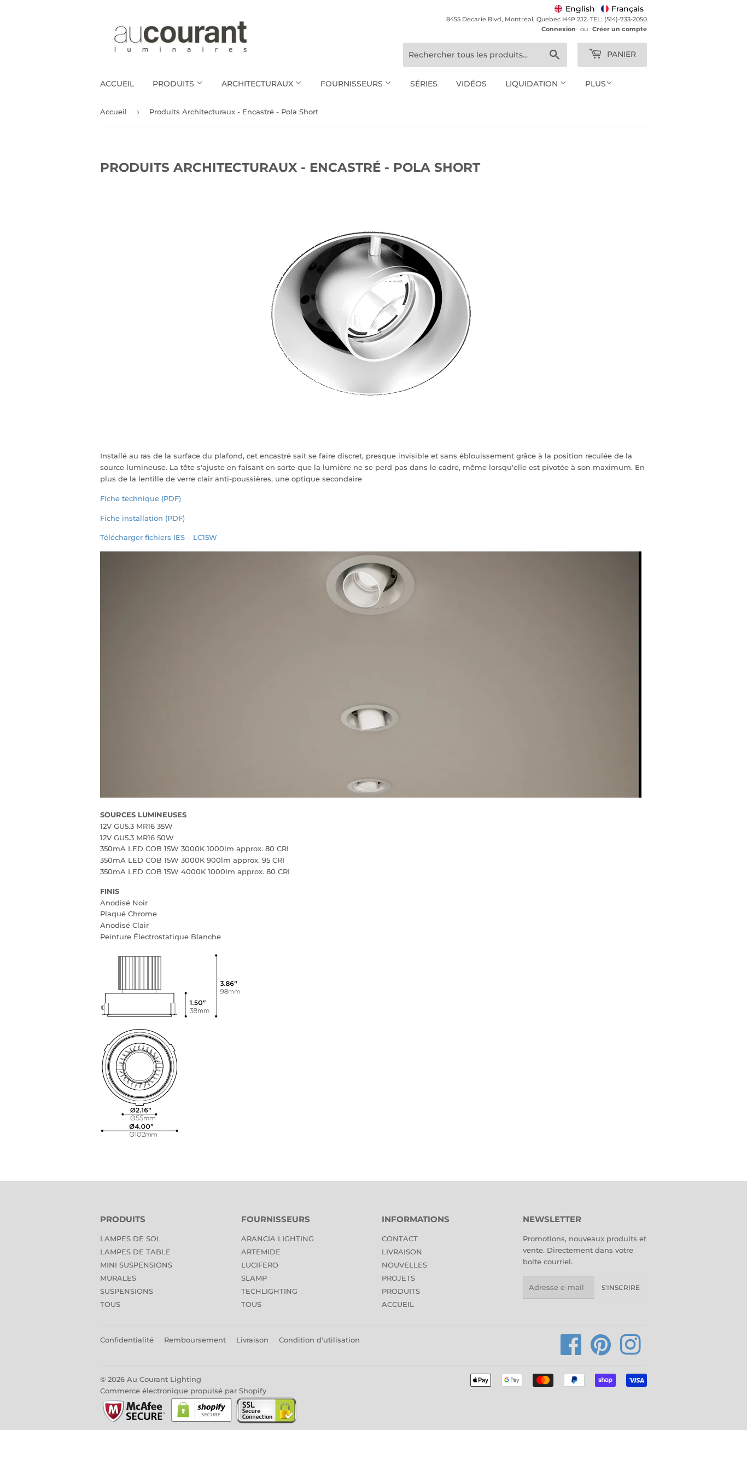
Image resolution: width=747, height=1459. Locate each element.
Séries (423, 84)
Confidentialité (127, 1339)
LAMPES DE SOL (130, 1238)
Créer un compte (619, 29)
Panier (620, 54)
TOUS (110, 1304)
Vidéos (471, 84)
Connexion (558, 29)
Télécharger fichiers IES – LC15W (158, 537)
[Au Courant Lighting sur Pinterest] (601, 1350)
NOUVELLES (404, 1264)
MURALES (118, 1278)
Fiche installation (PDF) (142, 518)
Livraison (252, 1339)
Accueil (117, 84)
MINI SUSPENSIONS (136, 1264)
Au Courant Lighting (164, 1379)
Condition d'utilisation (319, 1339)
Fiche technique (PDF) (140, 498)
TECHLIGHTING (269, 1291)
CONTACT (400, 1238)
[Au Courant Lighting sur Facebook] (571, 1350)
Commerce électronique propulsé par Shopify (183, 1390)
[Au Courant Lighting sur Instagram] (630, 1350)
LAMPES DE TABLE (135, 1251)
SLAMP (254, 1278)
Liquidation (532, 84)
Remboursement (195, 1339)
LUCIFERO (259, 1264)
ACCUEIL (398, 1304)
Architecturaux (258, 84)
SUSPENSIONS (126, 1291)
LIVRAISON (402, 1251)
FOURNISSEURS (352, 84)
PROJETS (398, 1278)
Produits (174, 84)
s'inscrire (621, 1287)
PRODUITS (401, 1291)
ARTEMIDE (261, 1251)
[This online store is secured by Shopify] (202, 1421)
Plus (595, 84)
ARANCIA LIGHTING (277, 1238)
